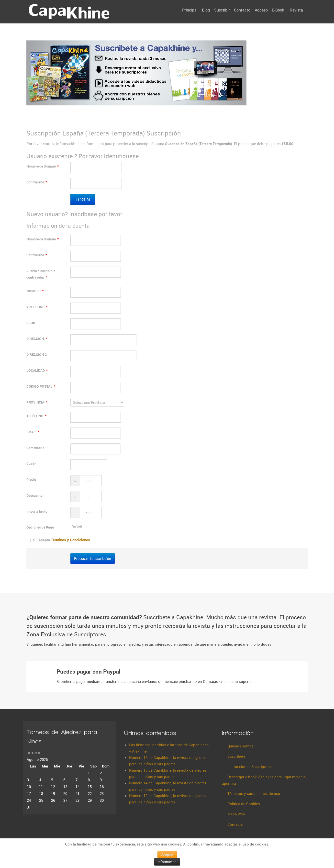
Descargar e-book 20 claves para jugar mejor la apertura (264, 780)
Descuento (34, 495)
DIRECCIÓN (36, 338)
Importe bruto (36, 511)
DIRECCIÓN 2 (36, 354)
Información (167, 861)
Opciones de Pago (40, 527)
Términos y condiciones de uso (253, 793)
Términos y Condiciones (70, 539)
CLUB (30, 322)
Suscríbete (236, 756)
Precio (31, 479)
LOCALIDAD (37, 370)
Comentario (35, 447)
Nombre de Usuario (42, 166)
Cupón (31, 463)
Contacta (235, 824)
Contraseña (36, 182)
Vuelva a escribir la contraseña (41, 274)
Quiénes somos (240, 746)
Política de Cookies (243, 803)
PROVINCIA (36, 402)
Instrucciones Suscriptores (250, 766)
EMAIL (32, 431)
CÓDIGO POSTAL (40, 386)
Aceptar (167, 854)
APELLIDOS (36, 306)
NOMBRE (35, 291)
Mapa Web (236, 814)
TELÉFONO (36, 416)
